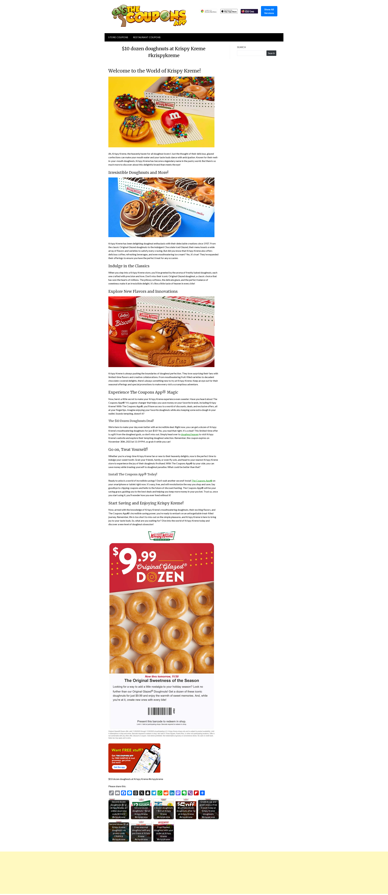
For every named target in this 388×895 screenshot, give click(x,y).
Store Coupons (118, 37)
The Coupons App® (202, 480)
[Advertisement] (91, 873)
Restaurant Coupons (147, 37)
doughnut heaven (190, 434)
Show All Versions (269, 11)
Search (241, 47)
